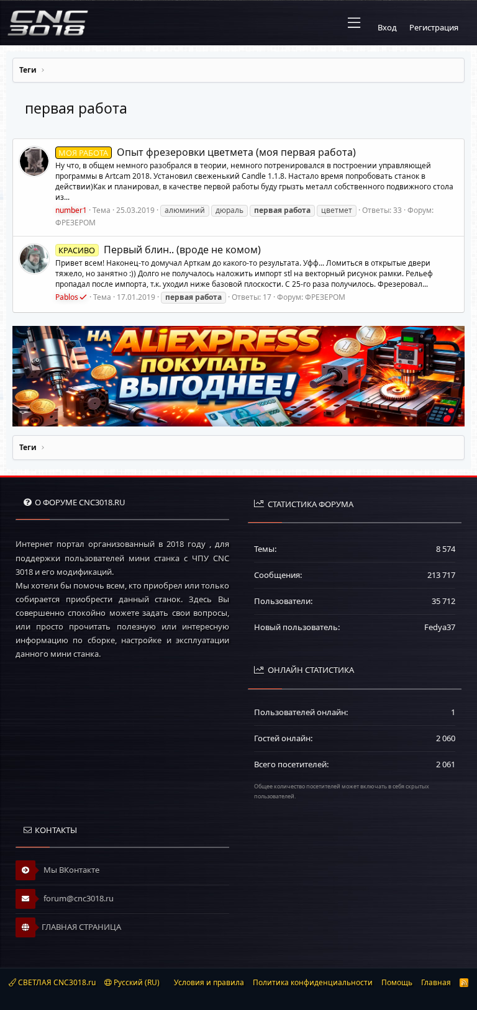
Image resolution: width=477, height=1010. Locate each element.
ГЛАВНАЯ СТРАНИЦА (81, 926)
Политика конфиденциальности (313, 982)
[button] (354, 23)
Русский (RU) (136, 982)
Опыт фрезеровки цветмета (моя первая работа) (206, 152)
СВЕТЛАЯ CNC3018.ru (56, 982)
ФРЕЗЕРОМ (75, 222)
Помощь (396, 982)
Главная (436, 982)
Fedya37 (439, 627)
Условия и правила (209, 982)
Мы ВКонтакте (70, 869)
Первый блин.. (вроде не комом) (159, 249)
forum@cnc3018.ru (78, 898)
